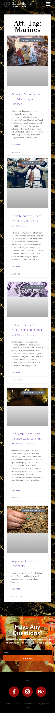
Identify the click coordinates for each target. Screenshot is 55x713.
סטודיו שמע (19, 6)
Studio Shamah (22, 3)
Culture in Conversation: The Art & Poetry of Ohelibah (25, 99)
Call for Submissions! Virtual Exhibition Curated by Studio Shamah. (26, 329)
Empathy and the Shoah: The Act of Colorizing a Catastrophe (26, 220)
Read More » (16, 145)
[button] (27, 679)
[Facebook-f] (14, 691)
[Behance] (41, 691)
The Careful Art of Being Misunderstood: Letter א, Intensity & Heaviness (26, 438)
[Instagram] (27, 691)
